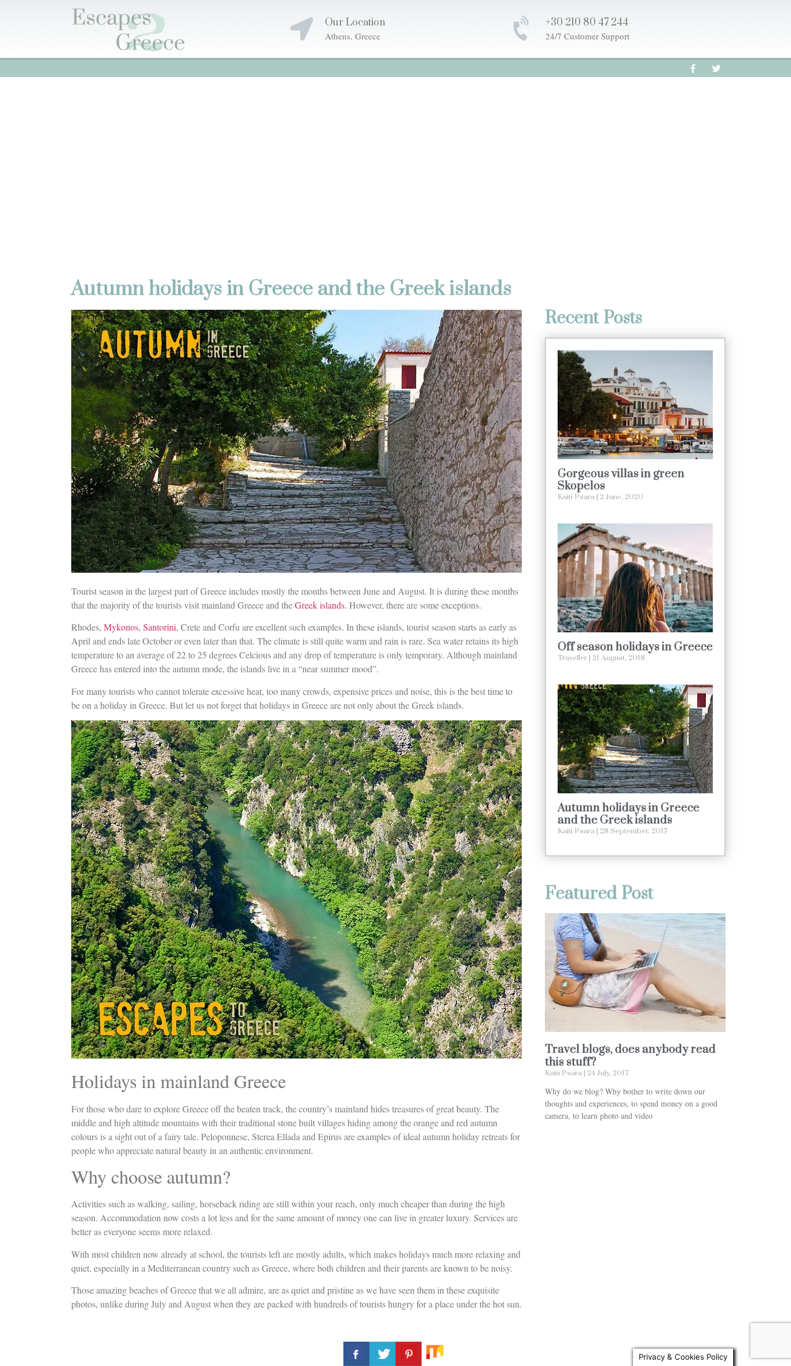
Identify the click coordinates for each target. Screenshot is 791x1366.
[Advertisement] (395, 164)
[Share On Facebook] (356, 1354)
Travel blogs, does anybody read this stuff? (630, 1056)
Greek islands (320, 605)
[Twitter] (717, 68)
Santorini (159, 627)
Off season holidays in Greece (635, 647)
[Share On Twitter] (382, 1354)
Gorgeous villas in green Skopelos (621, 480)
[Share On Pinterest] (408, 1354)
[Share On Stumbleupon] (435, 1354)
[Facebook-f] (693, 68)
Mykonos (121, 627)
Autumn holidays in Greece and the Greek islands (629, 814)
